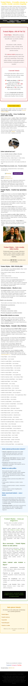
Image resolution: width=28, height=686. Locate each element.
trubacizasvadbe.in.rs (5, 354)
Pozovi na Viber (18, 173)
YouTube (19, 665)
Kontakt (23, 20)
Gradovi (19, 21)
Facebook (9, 665)
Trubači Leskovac (5, 617)
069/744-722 (8, 176)
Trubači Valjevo (5, 614)
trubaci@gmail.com (8, 178)
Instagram (14, 665)
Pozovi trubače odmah (14, 105)
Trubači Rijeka (10, 21)
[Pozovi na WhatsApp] (8, 173)
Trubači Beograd (5, 622)
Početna (5, 20)
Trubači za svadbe (14, 20)
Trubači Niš (4, 619)
